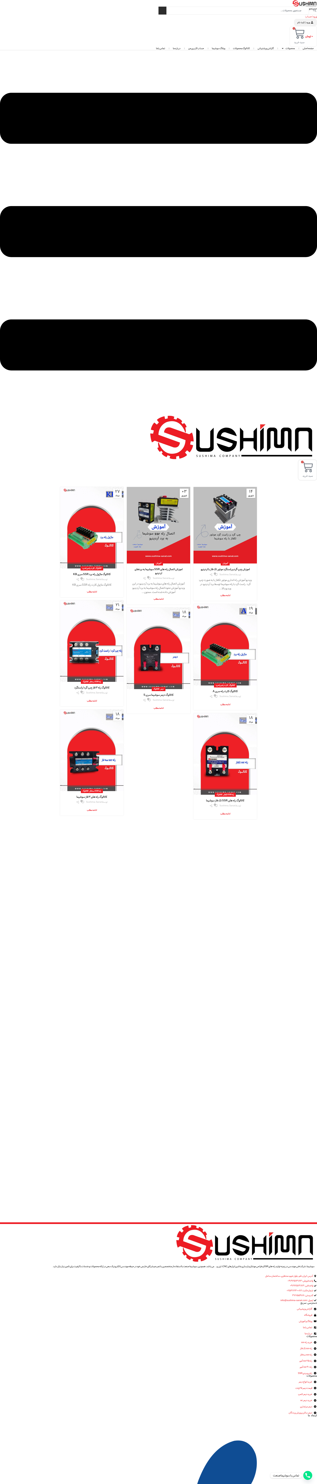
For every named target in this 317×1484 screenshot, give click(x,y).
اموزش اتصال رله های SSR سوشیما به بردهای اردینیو (159, 571)
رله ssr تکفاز (228, 794)
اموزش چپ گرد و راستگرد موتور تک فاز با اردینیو (225, 569)
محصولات (290, 48)
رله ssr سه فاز (95, 681)
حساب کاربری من (196, 48)
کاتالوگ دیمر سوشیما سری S (158, 695)
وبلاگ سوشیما (218, 48)
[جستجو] (162, 11)
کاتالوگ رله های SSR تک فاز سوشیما (225, 800)
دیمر (162, 689)
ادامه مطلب (225, 595)
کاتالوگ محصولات (241, 48)
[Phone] (307, 1475)
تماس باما (160, 48)
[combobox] (233, 11)
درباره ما (176, 48)
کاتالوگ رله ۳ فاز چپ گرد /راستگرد (91, 687)
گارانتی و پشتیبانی (266, 48)
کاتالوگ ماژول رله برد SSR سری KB (92, 574)
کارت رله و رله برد (88, 568)
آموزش (225, 563)
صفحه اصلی (308, 48)
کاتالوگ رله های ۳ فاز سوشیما (91, 797)
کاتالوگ (99, 568)
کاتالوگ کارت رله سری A (225, 691)
